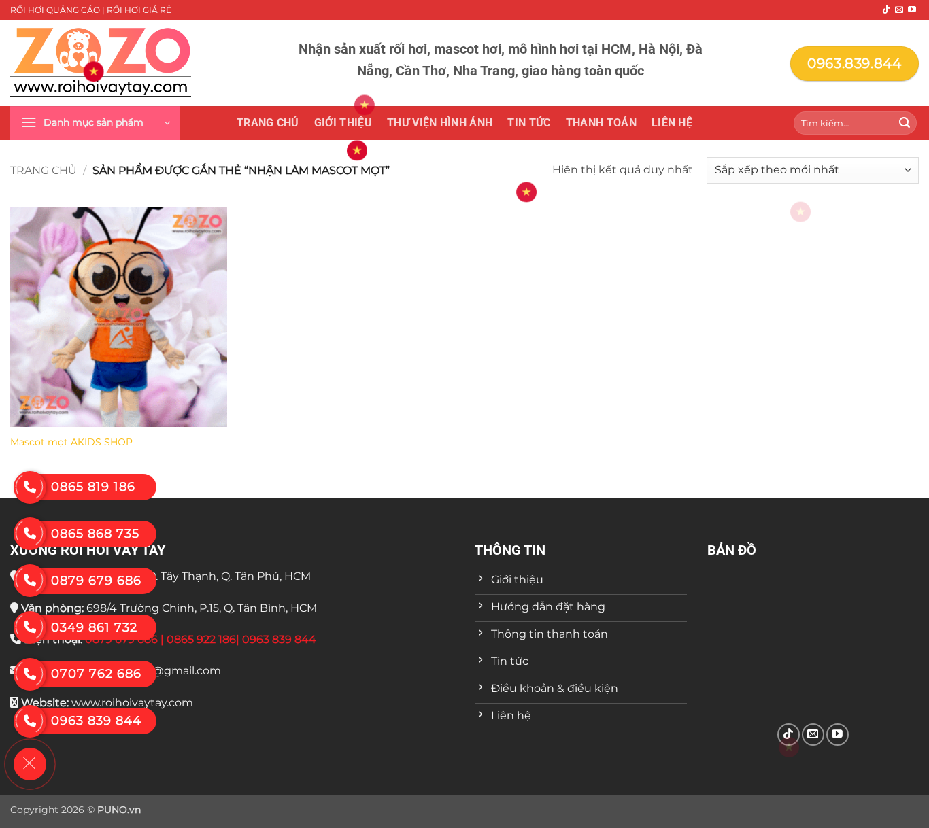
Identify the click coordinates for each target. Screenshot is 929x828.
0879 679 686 (96, 580)
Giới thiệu (343, 122)
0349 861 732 (94, 627)
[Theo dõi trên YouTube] (912, 10)
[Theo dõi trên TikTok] (886, 10)
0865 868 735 (95, 533)
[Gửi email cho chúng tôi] (899, 10)
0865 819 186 (93, 486)
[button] (95, 123)
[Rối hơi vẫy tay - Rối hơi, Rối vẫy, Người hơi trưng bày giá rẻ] (100, 63)
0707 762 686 (96, 673)
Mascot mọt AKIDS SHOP (71, 442)
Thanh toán (601, 122)
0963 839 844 (96, 720)
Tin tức (528, 122)
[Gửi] (904, 123)
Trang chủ (268, 122)
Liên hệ (672, 122)
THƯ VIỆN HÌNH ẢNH (439, 122)
